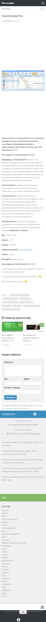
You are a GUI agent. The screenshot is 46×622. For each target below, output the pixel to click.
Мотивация (6, 546)
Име (6, 379)
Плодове (5, 558)
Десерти (5, 510)
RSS (23, 614)
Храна (4, 593)
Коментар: (9, 362)
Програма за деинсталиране (11, 309)
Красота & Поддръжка (10, 534)
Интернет (5, 522)
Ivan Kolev (8, 21)
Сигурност (6, 572)
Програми (6, 9)
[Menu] (43, 3)
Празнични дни (7, 561)
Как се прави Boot (9, 528)
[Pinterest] (38, 414)
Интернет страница (12, 388)
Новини (4, 552)
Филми (4, 587)
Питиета (5, 555)
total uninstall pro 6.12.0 (10, 302)
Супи (3, 575)
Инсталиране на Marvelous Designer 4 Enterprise (31, 338)
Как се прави (8, 3)
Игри (4, 516)
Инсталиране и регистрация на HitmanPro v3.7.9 (8, 338)
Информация (17, 306)
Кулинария (6, 540)
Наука (4, 549)
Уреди (4, 581)
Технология (6, 578)
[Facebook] (34, 414)
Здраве (5, 513)
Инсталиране (7, 306)
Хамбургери (6, 590)
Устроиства (6, 584)
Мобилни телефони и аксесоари (14, 543)
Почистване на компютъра (31, 306)
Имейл (27, 379)
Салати (4, 566)
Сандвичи (5, 569)
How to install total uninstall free (19, 295)
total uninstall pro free (26, 302)
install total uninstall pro (10, 299)
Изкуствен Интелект (10, 519)
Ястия (4, 596)
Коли (4, 531)
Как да (4, 525)
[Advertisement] (23, 47)
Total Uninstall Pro (25, 250)
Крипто (4, 537)
